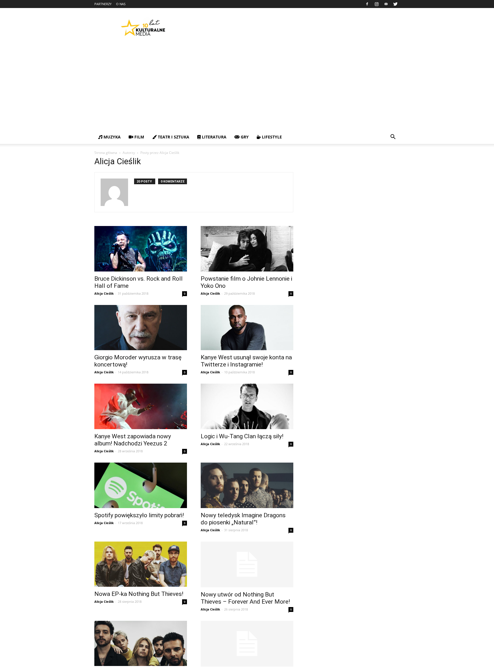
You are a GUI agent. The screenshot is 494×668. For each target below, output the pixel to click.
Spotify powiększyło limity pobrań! (139, 515)
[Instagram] (376, 4)
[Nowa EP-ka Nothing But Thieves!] (140, 564)
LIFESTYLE (271, 137)
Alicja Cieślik (104, 293)
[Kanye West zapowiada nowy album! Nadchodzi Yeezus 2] (140, 406)
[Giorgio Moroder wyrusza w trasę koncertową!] (140, 327)
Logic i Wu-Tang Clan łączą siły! (242, 436)
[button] (393, 137)
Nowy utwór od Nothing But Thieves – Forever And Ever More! (245, 598)
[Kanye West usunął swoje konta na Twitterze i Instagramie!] (247, 327)
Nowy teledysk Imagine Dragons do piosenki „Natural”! (243, 519)
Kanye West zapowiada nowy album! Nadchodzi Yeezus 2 (132, 440)
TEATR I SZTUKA (173, 137)
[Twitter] (395, 4)
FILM (138, 137)
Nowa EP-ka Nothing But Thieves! (138, 593)
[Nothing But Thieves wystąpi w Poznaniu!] (140, 643)
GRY (244, 137)
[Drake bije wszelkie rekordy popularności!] (247, 644)
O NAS (121, 4)
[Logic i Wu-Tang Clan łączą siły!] (247, 406)
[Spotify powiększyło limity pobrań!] (140, 485)
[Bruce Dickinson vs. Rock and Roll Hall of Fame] (140, 248)
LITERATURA (213, 137)
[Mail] (386, 4)
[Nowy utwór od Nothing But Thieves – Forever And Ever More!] (247, 564)
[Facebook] (367, 4)
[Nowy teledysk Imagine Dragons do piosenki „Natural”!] (247, 485)
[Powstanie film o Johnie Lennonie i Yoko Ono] (247, 248)
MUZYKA (111, 137)
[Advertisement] (247, 87)
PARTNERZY (102, 4)
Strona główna (105, 152)
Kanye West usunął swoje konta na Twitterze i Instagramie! (246, 361)
